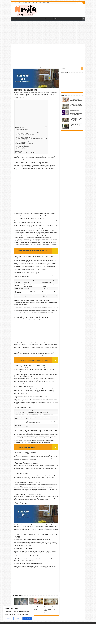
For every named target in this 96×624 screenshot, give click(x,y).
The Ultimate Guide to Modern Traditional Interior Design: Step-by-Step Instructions (76, 119)
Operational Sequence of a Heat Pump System (26, 134)
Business (47, 18)
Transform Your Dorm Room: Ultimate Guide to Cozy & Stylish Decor (35, 608)
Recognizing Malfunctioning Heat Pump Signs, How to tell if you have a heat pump (32, 138)
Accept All (27, 618)
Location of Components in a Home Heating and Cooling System (29, 132)
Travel (36, 18)
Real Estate (31, 18)
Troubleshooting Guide (22, 142)
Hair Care (56, 18)
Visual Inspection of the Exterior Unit (24, 150)
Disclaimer (25, 2)
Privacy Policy (38, 2)
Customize (9, 618)
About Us (14, 2)
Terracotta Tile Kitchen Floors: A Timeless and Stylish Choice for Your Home (50, 608)
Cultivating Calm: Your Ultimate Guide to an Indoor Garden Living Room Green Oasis (76, 126)
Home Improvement (21, 66)
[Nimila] (25, 10)
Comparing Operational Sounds (23, 139)
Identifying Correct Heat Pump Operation (25, 137)
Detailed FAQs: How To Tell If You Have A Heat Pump (26, 152)
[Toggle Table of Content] (45, 127)
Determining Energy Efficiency (23, 145)
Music (51, 18)
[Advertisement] (48, 32)
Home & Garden (16, 18)
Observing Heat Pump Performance (22, 135)
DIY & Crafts (41, 18)
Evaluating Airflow (21, 147)
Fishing (61, 18)
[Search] (84, 3)
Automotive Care (24, 18)
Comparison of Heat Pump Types (23, 133)
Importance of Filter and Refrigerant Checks (25, 141)
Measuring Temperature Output (23, 146)
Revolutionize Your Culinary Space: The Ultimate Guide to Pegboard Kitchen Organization (76, 99)
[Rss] (75, 3)
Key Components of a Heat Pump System (25, 130)
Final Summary (19, 151)
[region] (18, 613)
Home (29, 2)
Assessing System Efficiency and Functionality (24, 143)
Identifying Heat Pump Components (22, 129)
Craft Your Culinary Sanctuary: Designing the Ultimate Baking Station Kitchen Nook (76, 105)
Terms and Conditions (46, 2)
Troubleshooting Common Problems (24, 148)
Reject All (18, 618)
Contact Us (19, 2)
